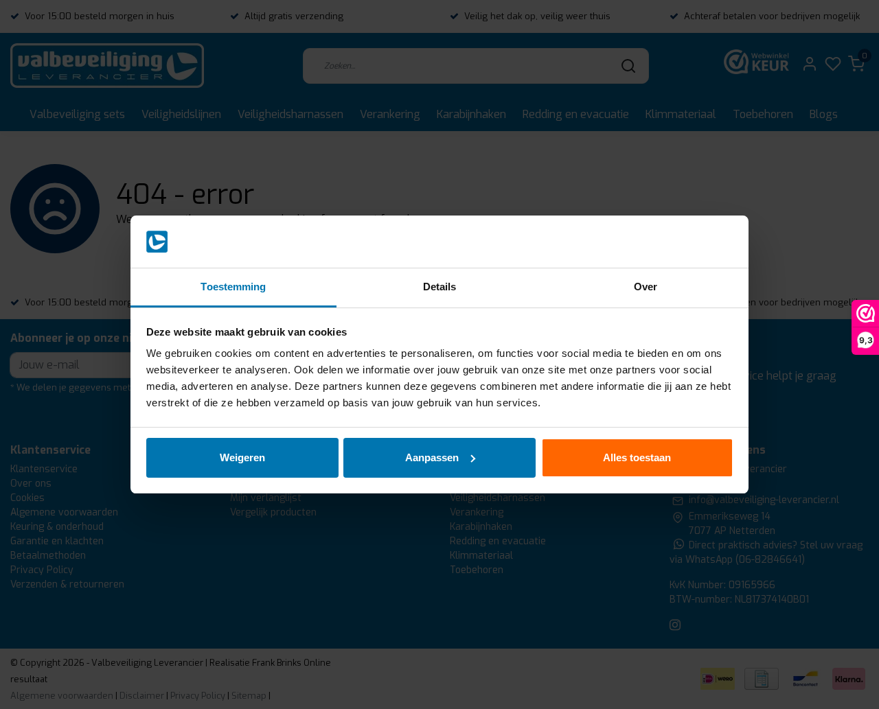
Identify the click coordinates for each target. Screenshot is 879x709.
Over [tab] (645, 286)
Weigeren (242, 457)
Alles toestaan (637, 457)
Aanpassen (432, 457)
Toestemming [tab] (233, 286)
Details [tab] (440, 286)
